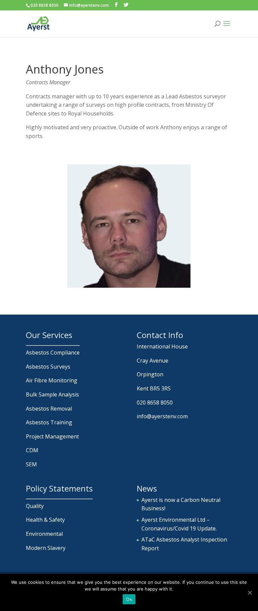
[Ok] (249, 592)
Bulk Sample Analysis (52, 394)
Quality (35, 506)
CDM (32, 450)
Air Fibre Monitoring (51, 380)
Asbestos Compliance (53, 352)
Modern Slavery (46, 548)
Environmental (44, 533)
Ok (129, 599)
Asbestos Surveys (48, 366)
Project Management (52, 436)
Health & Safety (45, 519)
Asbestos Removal (49, 408)
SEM (31, 464)
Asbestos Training (49, 422)
